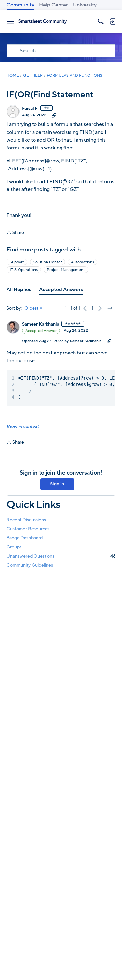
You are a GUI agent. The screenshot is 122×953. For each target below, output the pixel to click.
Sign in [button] (57, 484)
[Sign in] (112, 21)
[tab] (19, 289)
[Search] (101, 21)
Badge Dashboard (25, 538)
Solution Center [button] (47, 261)
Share (15, 232)
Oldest (31, 308)
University (85, 4)
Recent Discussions (26, 520)
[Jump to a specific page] (110, 308)
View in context (23, 426)
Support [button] (17, 261)
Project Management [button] (66, 269)
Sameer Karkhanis (40, 324)
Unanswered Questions (61, 556)
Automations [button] (82, 261)
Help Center (53, 4)
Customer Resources (28, 529)
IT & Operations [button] (24, 269)
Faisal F (30, 108)
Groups (14, 547)
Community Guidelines (30, 565)
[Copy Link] (54, 115)
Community (20, 4)
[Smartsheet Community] (42, 21)
